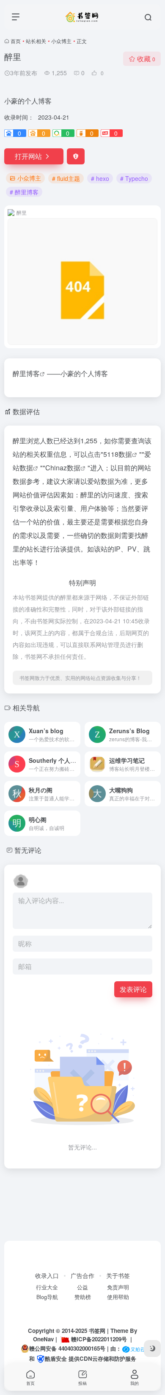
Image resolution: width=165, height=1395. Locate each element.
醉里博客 (26, 373)
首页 (16, 40)
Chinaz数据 (62, 467)
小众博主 (61, 40)
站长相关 (36, 40)
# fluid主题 (66, 178)
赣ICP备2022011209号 (99, 1339)
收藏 (146, 58)
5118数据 (117, 454)
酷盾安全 (56, 1358)
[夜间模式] (152, 1348)
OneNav (43, 1339)
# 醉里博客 (24, 192)
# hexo (100, 178)
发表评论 (133, 989)
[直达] (75, 734)
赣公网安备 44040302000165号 (67, 1348)
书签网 (97, 1331)
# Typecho (134, 178)
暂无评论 (27, 850)
